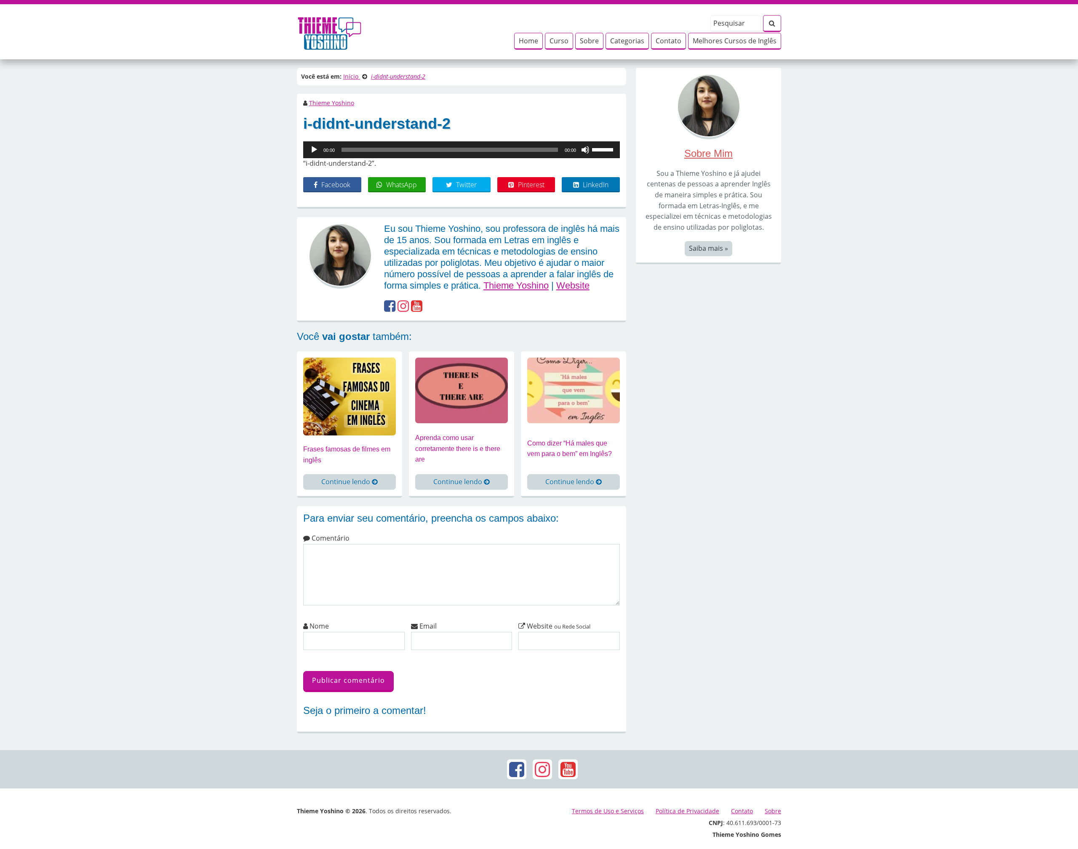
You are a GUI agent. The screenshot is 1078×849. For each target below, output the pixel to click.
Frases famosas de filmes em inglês (346, 455)
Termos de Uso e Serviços (608, 811)
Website (573, 285)
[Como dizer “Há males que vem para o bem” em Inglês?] (573, 389)
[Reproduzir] (314, 150)
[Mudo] (585, 150)
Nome (318, 626)
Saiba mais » (708, 248)
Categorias (627, 40)
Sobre (589, 40)
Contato (668, 40)
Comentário (330, 538)
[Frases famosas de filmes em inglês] (349, 396)
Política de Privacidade (687, 811)
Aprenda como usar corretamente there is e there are (457, 448)
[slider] (604, 149)
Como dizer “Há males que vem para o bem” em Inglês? (569, 449)
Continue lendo (346, 481)
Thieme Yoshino (331, 103)
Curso (559, 40)
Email (427, 626)
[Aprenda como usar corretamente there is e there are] (461, 389)
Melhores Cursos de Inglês (734, 40)
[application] (461, 149)
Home (528, 40)
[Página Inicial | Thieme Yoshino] (329, 31)
